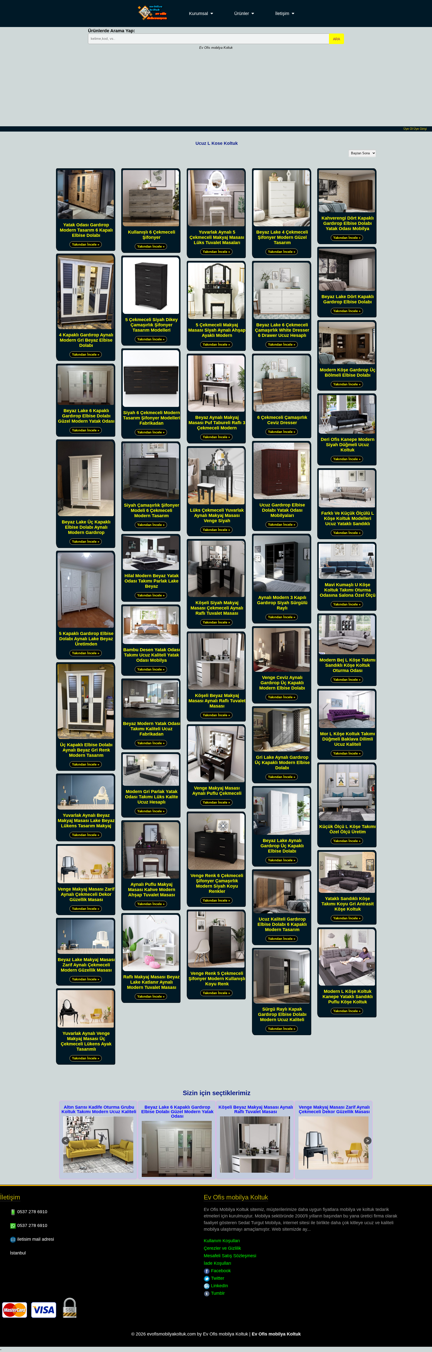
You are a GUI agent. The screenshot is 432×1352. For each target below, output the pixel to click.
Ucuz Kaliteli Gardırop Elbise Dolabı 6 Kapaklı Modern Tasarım (282, 924)
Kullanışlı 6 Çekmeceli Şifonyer (151, 235)
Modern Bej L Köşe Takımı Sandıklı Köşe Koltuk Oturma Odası (348, 665)
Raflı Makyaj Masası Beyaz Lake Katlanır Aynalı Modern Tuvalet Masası (151, 982)
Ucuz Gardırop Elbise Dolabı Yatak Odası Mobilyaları (282, 510)
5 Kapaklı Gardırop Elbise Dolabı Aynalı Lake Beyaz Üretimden (86, 638)
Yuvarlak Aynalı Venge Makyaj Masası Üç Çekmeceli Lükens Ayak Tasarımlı (86, 1041)
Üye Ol (408, 129)
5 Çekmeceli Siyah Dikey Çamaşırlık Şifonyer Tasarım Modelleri (151, 325)
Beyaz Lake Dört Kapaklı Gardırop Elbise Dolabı (348, 299)
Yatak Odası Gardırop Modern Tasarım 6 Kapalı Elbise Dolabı (86, 230)
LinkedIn (219, 1285)
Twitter (217, 1278)
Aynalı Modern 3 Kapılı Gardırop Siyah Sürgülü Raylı (282, 602)
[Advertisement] (216, 89)
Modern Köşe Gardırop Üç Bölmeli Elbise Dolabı (348, 372)
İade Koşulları (217, 1263)
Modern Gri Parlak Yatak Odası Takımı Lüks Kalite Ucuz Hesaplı (151, 797)
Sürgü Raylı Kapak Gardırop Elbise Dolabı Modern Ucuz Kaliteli (282, 1014)
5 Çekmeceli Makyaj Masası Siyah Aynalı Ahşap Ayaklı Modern (217, 330)
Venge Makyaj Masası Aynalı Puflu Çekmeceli (217, 791)
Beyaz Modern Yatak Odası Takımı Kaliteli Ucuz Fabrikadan (151, 729)
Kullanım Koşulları (222, 1240)
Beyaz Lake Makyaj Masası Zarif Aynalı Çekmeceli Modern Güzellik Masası (86, 965)
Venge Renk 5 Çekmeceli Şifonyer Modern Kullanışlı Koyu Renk (216, 978)
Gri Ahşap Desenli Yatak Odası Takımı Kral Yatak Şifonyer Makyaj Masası (334, 1112)
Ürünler (241, 13)
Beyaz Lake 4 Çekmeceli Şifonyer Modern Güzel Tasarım (282, 237)
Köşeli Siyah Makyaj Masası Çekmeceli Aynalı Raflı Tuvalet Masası (216, 608)
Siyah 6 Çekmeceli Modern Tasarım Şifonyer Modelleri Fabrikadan (151, 418)
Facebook (220, 1270)
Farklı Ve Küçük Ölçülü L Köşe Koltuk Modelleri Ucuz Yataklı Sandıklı (347, 518)
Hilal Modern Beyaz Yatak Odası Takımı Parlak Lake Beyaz (151, 581)
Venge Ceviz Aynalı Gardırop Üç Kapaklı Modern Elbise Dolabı (282, 683)
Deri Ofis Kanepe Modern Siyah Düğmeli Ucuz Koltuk (347, 444)
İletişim (282, 13)
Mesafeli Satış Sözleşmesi (230, 1255)
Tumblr (217, 1293)
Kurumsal (198, 13)
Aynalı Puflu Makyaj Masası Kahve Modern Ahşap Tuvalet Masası (151, 889)
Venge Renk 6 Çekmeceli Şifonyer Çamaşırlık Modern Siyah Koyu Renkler (216, 883)
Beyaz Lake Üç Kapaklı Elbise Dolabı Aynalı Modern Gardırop (86, 527)
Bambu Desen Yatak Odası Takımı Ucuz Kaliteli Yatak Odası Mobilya (151, 655)
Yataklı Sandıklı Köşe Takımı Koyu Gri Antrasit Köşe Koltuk (348, 904)
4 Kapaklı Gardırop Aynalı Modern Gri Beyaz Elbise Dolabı (86, 340)
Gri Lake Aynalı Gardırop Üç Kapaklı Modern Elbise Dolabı (282, 762)
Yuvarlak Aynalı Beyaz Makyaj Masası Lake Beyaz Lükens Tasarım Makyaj (86, 820)
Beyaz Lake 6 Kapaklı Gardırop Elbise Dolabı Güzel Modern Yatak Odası (86, 416)
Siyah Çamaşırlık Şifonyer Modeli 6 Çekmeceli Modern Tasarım (151, 510)
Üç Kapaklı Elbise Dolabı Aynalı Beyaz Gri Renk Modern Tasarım (86, 750)
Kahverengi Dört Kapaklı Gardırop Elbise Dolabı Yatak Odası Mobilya (348, 223)
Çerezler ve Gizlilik (222, 1248)
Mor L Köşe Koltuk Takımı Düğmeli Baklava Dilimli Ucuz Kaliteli (347, 739)
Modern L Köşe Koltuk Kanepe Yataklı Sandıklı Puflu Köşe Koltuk (347, 996)
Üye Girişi (420, 129)
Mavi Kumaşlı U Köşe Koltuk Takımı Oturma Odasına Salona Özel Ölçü (348, 590)
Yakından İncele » (85, 244)
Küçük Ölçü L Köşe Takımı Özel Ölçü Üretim (347, 829)
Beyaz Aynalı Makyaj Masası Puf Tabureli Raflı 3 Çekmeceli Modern (216, 422)
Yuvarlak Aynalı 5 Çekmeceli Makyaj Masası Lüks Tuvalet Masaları (217, 237)
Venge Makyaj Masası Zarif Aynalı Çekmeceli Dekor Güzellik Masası (86, 894)
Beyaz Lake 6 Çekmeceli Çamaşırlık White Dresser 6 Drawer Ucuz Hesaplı (282, 330)
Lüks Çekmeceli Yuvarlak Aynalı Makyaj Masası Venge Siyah (217, 515)
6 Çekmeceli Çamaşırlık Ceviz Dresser (282, 420)
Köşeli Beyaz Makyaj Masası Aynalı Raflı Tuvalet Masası (217, 701)
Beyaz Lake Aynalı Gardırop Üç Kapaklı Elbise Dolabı (282, 846)
